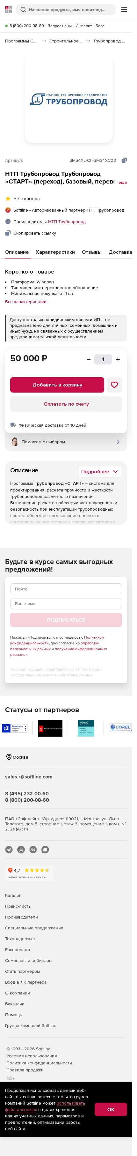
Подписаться (66, 620)
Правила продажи (25, 1069)
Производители (21, 917)
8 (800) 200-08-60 (27, 25)
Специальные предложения (34, 927)
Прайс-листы (18, 906)
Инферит (84, 25)
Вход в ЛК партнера (26, 982)
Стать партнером (22, 971)
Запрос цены (60, 25)
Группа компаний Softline (30, 1025)
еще (123, 182)
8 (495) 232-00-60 (27, 793)
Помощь (13, 1014)
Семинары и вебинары (28, 960)
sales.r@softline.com (29, 776)
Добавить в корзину (57, 385)
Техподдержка (20, 938)
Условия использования (31, 1055)
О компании (17, 992)
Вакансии (15, 1003)
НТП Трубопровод (67, 221)
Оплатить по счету (66, 404)
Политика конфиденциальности (39, 1062)
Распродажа (17, 949)
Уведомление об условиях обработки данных (52, 675)
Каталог (13, 895)
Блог (100, 25)
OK (110, 1109)
